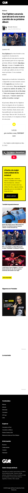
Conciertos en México (7, 429)
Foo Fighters (6, 53)
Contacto (4, 450)
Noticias (4, 10)
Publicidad (4, 452)
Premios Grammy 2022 (7, 432)
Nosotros (4, 444)
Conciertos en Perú (6, 427)
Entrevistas (4, 409)
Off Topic (4, 415)
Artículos (4, 407)
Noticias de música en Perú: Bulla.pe (10, 435)
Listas (3, 417)
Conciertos (4, 412)
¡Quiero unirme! (11, 196)
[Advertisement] (14, 334)
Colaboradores (5, 447)
